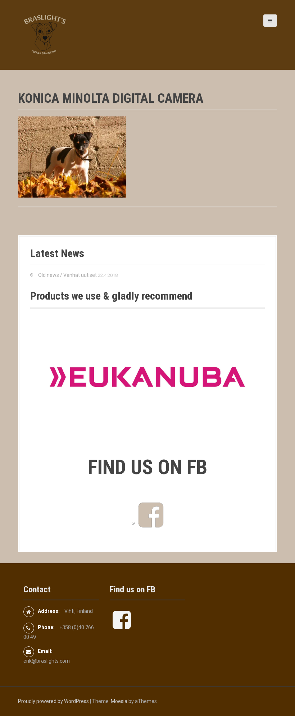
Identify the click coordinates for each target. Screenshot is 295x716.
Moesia (119, 701)
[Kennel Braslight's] (45, 34)
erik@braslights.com (46, 661)
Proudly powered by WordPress (53, 701)
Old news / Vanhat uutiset (67, 275)
